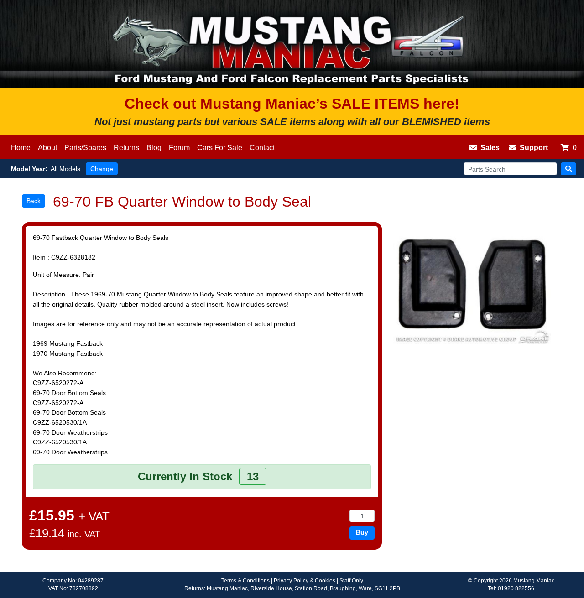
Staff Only (351, 580)
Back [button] (33, 200)
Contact (262, 147)
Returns (126, 147)
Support (534, 147)
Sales (490, 147)
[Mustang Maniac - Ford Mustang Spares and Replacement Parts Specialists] (292, 44)
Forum (179, 147)
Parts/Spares (85, 147)
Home (21, 147)
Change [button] (101, 168)
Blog (154, 147)
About (47, 147)
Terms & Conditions (245, 580)
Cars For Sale (219, 147)
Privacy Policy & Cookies (304, 580)
